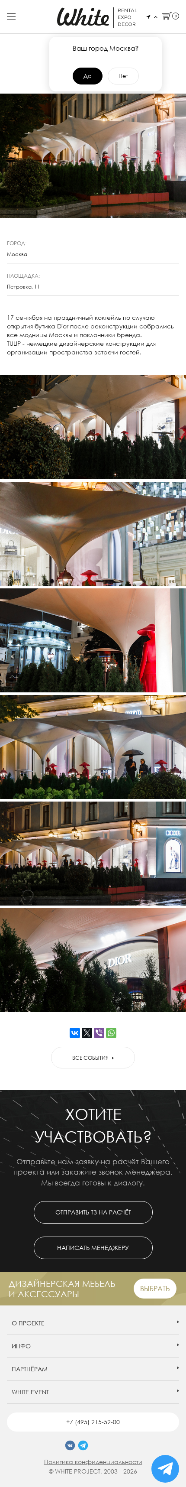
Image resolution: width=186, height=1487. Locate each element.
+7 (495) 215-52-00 (93, 1421)
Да (87, 75)
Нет (123, 75)
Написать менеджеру (93, 1247)
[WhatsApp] (111, 1033)
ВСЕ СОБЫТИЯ (90, 1058)
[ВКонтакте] (75, 1033)
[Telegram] (83, 1445)
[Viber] (99, 1033)
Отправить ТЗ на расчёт (93, 1212)
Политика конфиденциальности (93, 1461)
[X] (87, 1033)
